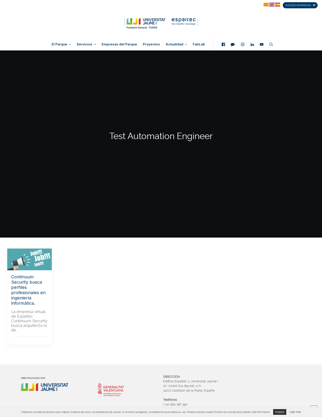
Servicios (84, 44)
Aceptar (280, 411)
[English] (272, 4)
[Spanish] (278, 4)
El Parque (59, 44)
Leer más (295, 411)
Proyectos (151, 44)
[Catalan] (266, 4)
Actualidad (174, 44)
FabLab (199, 44)
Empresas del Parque (119, 44)
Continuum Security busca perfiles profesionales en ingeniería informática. (28, 290)
